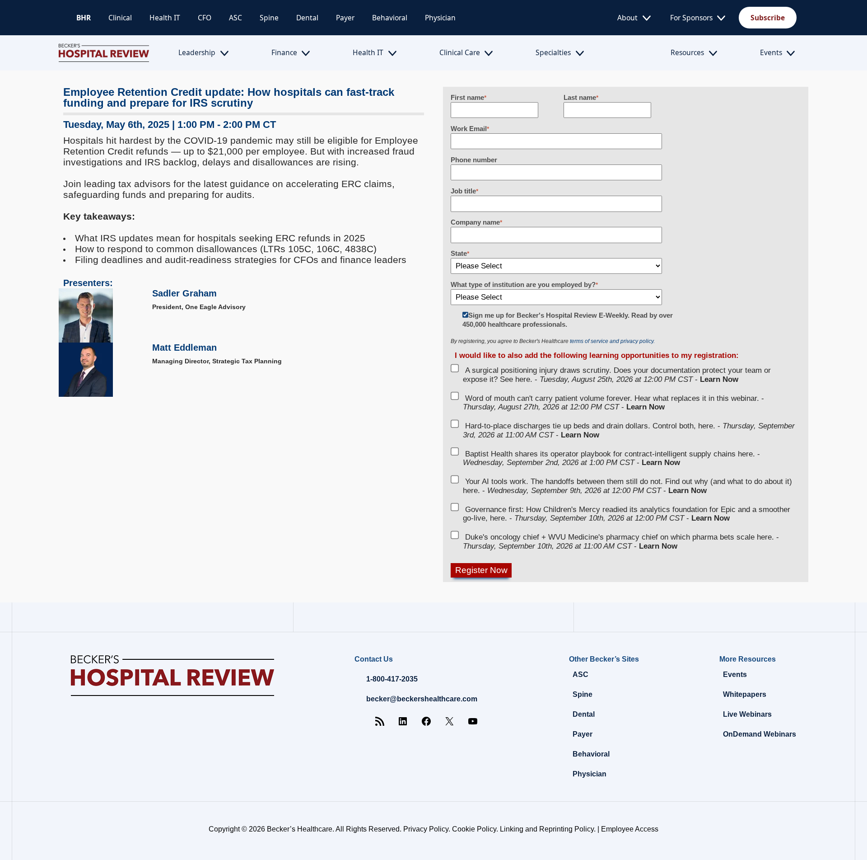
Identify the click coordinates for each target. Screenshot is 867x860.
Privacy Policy (425, 829)
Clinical (120, 18)
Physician (440, 18)
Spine (269, 18)
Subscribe (767, 18)
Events (771, 52)
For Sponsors (691, 18)
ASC (235, 18)
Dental (307, 18)
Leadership (196, 52)
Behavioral (389, 18)
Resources (687, 52)
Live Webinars (747, 714)
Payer (345, 18)
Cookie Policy (474, 829)
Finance (284, 52)
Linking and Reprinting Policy (547, 829)
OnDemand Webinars (759, 734)
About (627, 18)
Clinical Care (459, 52)
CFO (204, 18)
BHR (83, 18)
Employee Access (629, 829)
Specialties (553, 52)
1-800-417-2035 (392, 679)
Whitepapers (744, 694)
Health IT (164, 18)
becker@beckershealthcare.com (421, 699)
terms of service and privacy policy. (612, 341)
